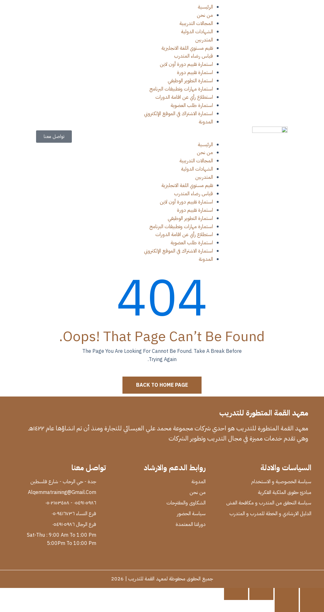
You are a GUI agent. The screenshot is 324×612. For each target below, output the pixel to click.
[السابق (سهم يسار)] (312, 606)
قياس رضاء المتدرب (193, 56)
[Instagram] (254, 454)
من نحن (205, 15)
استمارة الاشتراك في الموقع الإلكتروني (178, 113)
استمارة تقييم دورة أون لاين (186, 64)
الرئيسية (205, 7)
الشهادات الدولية (197, 31)
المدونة (206, 122)
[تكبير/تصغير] (312, 594)
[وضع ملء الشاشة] (287, 594)
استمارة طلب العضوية (192, 105)
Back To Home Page (162, 385)
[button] (162, 137)
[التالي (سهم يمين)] (287, 606)
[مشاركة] (261, 594)
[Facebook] (304, 454)
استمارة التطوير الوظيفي (190, 80)
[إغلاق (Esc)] (236, 594)
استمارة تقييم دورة (195, 72)
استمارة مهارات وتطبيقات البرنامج (181, 89)
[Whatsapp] (279, 454)
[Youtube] (266, 454)
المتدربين (204, 40)
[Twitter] (292, 454)
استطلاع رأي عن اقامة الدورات (184, 97)
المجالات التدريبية (196, 23)
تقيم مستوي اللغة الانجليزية (187, 48)
